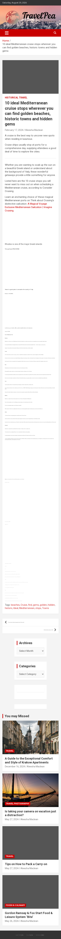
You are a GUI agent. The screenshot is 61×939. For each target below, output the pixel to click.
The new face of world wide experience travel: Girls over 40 (16, 622)
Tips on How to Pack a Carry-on (26, 864)
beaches (15, 605)
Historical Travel (16, 97)
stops (38, 608)
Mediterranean (26, 608)
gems (36, 605)
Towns (45, 608)
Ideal (15, 608)
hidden (51, 605)
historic (8, 608)
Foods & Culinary (15, 905)
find (30, 605)
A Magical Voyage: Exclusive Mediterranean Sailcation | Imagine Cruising (28, 207)
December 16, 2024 (15, 766)
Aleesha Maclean (34, 130)
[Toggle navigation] (6, 33)
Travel (10, 751)
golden (43, 605)
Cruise (24, 605)
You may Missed (17, 716)
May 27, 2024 (12, 819)
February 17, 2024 (14, 130)
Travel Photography (17, 803)
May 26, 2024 (12, 921)
